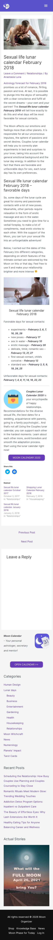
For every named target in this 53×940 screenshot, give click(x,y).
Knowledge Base (26, 928)
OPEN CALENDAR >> (26, 664)
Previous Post (27, 532)
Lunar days (10, 690)
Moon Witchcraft (13, 734)
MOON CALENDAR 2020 (26, 457)
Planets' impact (12, 750)
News (7, 739)
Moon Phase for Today (22, 932)
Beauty (11, 695)
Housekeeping (15, 723)
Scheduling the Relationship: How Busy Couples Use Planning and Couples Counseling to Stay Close (26, 781)
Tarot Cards (10, 755)
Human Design (12, 684)
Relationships (34, 73)
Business (12, 701)
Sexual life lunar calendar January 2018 (12, 507)
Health (10, 717)
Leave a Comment (14, 73)
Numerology (11, 745)
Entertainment (15, 706)
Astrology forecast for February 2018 (25, 83)
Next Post (27, 541)
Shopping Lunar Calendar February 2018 (35, 490)
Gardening (13, 712)
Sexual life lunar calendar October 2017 (12, 490)
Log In (40, 932)
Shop (11, 928)
